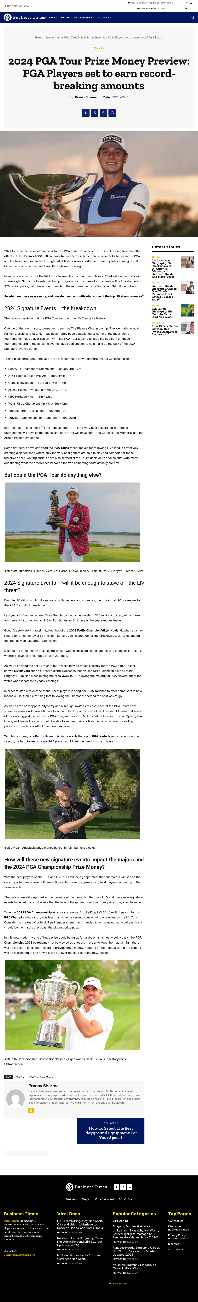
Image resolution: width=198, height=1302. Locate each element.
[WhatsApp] (112, 113)
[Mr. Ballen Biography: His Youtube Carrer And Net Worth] (187, 310)
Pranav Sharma (86, 97)
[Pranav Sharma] (16, 1098)
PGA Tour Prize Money (41, 1077)
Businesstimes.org (118, 1283)
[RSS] (186, 8)
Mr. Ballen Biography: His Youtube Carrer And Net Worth (162, 313)
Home (39, 37)
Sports (50, 37)
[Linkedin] (190, 3)
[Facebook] (186, 3)
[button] (192, 17)
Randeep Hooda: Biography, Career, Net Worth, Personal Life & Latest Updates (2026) (164, 292)
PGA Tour (20, 1077)
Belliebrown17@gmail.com (19, 1254)
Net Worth (158, 257)
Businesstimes (12, 1220)
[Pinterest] (103, 113)
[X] (94, 113)
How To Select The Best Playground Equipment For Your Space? (110, 1133)
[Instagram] (31, 1110)
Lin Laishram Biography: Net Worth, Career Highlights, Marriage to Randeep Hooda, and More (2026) (163, 268)
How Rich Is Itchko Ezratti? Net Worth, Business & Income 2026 (165, 330)
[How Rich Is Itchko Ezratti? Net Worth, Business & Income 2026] (187, 328)
